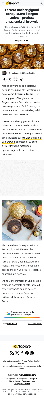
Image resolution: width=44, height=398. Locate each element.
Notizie (26, 41)
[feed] (12, 353)
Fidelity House (14, 381)
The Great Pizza (28, 381)
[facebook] (22, 353)
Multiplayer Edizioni (22, 384)
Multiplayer (10, 378)
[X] (17, 353)
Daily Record (12, 324)
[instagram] (32, 353)
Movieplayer (22, 378)
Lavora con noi (21, 363)
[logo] (12, 3)
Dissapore (18, 41)
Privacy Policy (27, 361)
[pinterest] (27, 353)
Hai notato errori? (35, 324)
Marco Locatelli (15, 73)
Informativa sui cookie (12, 361)
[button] (4, 79)
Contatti (37, 361)
